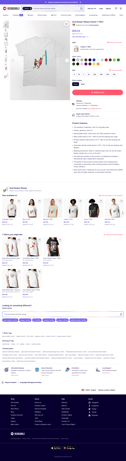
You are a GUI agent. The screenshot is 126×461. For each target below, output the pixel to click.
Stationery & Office (108, 15)
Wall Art (53, 15)
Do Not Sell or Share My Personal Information (45, 438)
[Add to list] (66, 24)
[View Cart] (121, 8)
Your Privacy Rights (68, 424)
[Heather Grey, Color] (81, 59)
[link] (10, 320)
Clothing (17, 15)
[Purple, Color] (85, 64)
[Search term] (81, 8)
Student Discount (17, 415)
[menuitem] (5, 15)
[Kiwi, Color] (114, 59)
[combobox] (53, 8)
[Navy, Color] (89, 59)
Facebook (95, 406)
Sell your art (39, 415)
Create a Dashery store (43, 424)
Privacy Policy (26, 438)
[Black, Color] (73, 59)
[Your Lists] (116, 8)
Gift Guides (15, 402)
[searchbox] (63, 314)
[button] (63, 2)
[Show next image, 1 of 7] (67, 60)
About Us (38, 402)
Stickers (30, 15)
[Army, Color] (73, 64)
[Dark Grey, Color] (110, 59)
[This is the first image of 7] (13, 60)
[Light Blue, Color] (102, 59)
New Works (15, 409)
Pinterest (95, 415)
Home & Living (66, 15)
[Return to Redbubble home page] (11, 8)
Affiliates (38, 412)
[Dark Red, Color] (89, 64)
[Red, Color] (106, 59)
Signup (13, 421)
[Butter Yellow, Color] (94, 64)
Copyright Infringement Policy (31, 382)
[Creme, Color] (98, 59)
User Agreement (16, 438)
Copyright (65, 418)
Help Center (66, 409)
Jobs (36, 418)
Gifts (121, 15)
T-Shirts (5, 333)
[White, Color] (77, 59)
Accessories (93, 15)
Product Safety (67, 415)
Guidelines (65, 412)
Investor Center (40, 406)
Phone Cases (42, 15)
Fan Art (13, 406)
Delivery (64, 402)
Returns (64, 406)
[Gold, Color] (98, 64)
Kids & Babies (80, 15)
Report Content (10, 382)
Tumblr (94, 412)
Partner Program (40, 409)
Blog (12, 412)
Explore (5, 15)
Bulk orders (15, 424)
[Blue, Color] (94, 59)
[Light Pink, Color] (81, 64)
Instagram (95, 402)
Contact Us (65, 421)
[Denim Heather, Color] (85, 59)
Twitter (94, 409)
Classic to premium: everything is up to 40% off (63, 2)
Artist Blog (38, 421)
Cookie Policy (65, 438)
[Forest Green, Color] (77, 64)
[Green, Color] (118, 59)
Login (13, 418)
